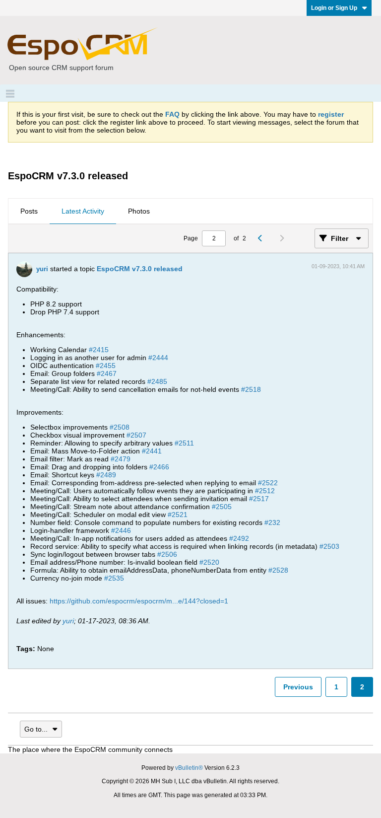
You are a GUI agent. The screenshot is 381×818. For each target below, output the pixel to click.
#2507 (136, 435)
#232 (272, 522)
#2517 (259, 499)
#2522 (268, 483)
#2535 (114, 578)
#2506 (167, 554)
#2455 (106, 366)
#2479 (120, 459)
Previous (298, 687)
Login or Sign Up (334, 7)
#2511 (184, 443)
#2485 (157, 381)
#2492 (239, 538)
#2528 (278, 570)
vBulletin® (189, 767)
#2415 (99, 350)
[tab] (29, 211)
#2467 (107, 373)
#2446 (121, 530)
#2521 (178, 515)
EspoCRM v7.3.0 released (140, 269)
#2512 (265, 491)
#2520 (209, 562)
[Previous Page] (262, 238)
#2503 (329, 546)
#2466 (159, 467)
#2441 (152, 451)
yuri (42, 269)
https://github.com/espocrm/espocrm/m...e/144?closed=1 (139, 601)
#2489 (106, 475)
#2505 (222, 507)
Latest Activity (83, 211)
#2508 (119, 427)
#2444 (158, 358)
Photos (139, 211)
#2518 (251, 389)
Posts (29, 211)
